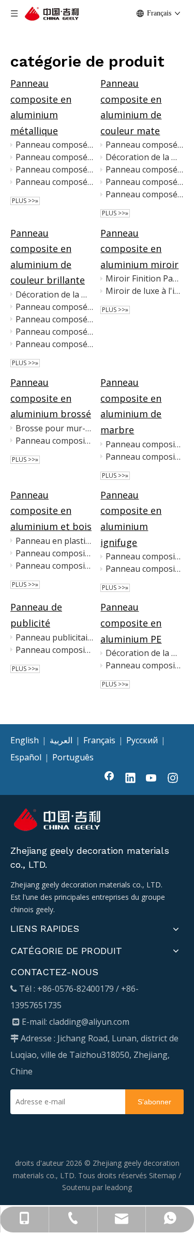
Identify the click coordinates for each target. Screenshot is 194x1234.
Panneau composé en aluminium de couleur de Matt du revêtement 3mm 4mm (144, 194)
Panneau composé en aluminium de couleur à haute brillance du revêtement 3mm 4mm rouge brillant (54, 307)
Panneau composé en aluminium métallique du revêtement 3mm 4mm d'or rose (54, 157)
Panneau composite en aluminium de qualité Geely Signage (54, 649)
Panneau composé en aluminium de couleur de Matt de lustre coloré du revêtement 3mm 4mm (144, 169)
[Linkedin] (130, 779)
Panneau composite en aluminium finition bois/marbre (144, 456)
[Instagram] (173, 779)
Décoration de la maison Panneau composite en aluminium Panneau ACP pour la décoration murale (144, 157)
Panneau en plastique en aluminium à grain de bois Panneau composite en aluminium (54, 540)
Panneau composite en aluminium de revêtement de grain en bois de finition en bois (54, 553)
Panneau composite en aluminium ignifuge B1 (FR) (144, 556)
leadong (118, 1187)
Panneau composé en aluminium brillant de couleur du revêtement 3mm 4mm (54, 344)
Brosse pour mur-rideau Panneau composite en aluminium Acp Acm (54, 428)
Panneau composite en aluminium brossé (50, 398)
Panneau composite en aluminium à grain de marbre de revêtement (144, 444)
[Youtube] (151, 779)
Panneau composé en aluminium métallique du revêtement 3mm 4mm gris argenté (54, 182)
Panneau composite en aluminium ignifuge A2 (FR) (144, 568)
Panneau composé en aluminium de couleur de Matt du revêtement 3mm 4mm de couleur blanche (144, 144)
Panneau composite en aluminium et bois (51, 511)
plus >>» (25, 201)
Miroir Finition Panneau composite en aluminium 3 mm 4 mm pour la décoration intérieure (144, 278)
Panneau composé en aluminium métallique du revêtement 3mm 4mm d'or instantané (54, 169)
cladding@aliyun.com (89, 1021)
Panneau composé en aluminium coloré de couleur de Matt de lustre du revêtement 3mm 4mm (144, 182)
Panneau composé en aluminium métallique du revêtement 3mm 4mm (54, 144)
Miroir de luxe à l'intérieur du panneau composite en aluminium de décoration (144, 290)
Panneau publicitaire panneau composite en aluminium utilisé (54, 637)
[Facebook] (109, 779)
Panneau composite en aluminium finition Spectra (54, 440)
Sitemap (162, 1175)
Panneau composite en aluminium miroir (139, 249)
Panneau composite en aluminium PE (130, 623)
